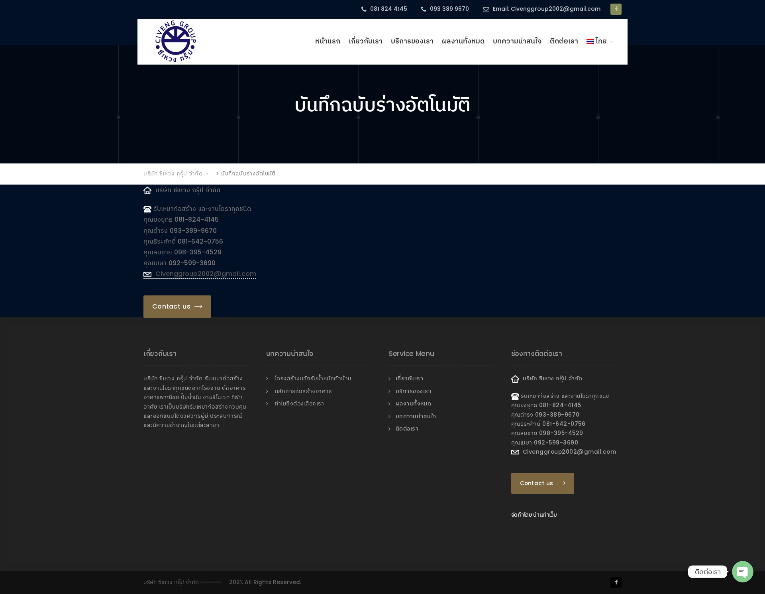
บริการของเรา (412, 41)
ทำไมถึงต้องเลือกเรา (299, 403)
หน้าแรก (327, 41)
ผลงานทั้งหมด (463, 41)
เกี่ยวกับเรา (365, 41)
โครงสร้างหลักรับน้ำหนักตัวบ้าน (313, 378)
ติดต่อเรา (564, 41)
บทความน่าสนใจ (517, 41)
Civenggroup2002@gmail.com (203, 273)
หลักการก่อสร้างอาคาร (303, 391)
